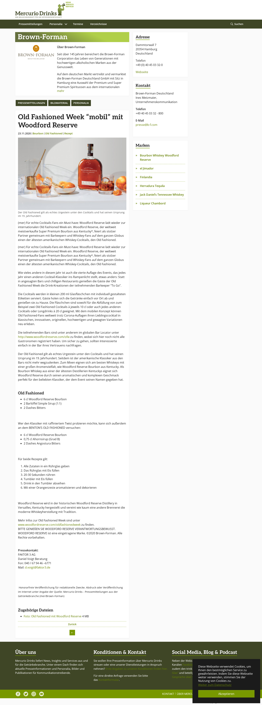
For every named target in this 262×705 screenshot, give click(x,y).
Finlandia (146, 177)
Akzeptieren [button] (226, 694)
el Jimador (147, 168)
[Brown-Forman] (36, 52)
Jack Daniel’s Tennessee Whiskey (162, 195)
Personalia (81, 103)
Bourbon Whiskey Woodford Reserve (159, 157)
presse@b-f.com (146, 125)
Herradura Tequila (152, 186)
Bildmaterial (59, 103)
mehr (60, 91)
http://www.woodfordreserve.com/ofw (44, 337)
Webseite (142, 72)
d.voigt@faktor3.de (37, 567)
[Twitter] (25, 694)
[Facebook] (18, 694)
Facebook (188, 664)
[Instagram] (33, 694)
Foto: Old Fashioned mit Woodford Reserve (53, 616)
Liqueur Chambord (153, 203)
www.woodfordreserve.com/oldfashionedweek (49, 525)
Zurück (72, 624)
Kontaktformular (109, 679)
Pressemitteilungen (31, 103)
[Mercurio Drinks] (129, 10)
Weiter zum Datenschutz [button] (215, 685)
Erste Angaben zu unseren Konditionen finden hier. (137, 668)
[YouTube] (41, 694)
